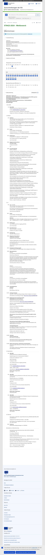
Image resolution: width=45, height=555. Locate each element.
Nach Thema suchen (25, 18)
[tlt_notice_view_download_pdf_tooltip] (6, 75)
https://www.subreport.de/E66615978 (30, 295)
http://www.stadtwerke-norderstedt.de (22, 369)
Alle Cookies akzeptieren (9, 552)
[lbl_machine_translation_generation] (20, 83)
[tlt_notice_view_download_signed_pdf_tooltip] (12, 66)
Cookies (5, 497)
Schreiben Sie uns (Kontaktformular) (10, 540)
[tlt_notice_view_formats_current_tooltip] (37, 92)
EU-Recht (5, 512)
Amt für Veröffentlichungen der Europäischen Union (14, 475)
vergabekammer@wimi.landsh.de (18, 388)
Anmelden (32, 3)
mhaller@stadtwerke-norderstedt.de (16, 50)
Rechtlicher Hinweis (7, 495)
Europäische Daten (7, 514)
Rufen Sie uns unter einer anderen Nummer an (12, 538)
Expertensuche (18, 18)
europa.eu (10, 531)
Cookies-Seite (34, 547)
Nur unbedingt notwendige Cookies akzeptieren (25, 552)
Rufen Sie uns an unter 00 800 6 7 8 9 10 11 (11, 536)
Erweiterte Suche (11, 18)
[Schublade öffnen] (5, 30)
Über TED (6, 505)
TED (5, 22)
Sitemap (5, 507)
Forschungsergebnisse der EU (9, 516)
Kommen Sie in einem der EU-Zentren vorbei (12, 542)
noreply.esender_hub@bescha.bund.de (19, 407)
